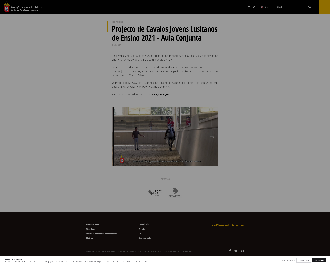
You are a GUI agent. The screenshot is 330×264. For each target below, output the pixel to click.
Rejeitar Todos (304, 260)
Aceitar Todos (319, 260)
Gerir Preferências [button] (288, 260)
